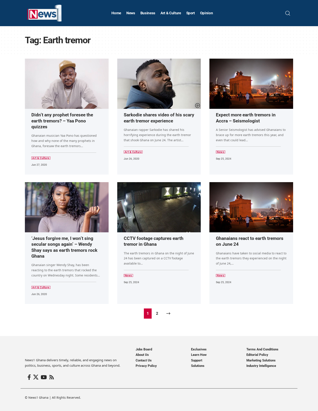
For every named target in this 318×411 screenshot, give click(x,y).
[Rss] (51, 377)
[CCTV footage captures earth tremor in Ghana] (159, 207)
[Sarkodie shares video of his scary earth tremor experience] (159, 84)
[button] (287, 13)
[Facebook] (29, 377)
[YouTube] (44, 377)
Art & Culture (41, 158)
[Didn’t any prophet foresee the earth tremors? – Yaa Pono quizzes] (67, 84)
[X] (36, 377)
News (220, 152)
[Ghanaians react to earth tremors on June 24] (251, 207)
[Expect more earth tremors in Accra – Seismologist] (251, 84)
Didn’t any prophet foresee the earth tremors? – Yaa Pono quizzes (62, 120)
